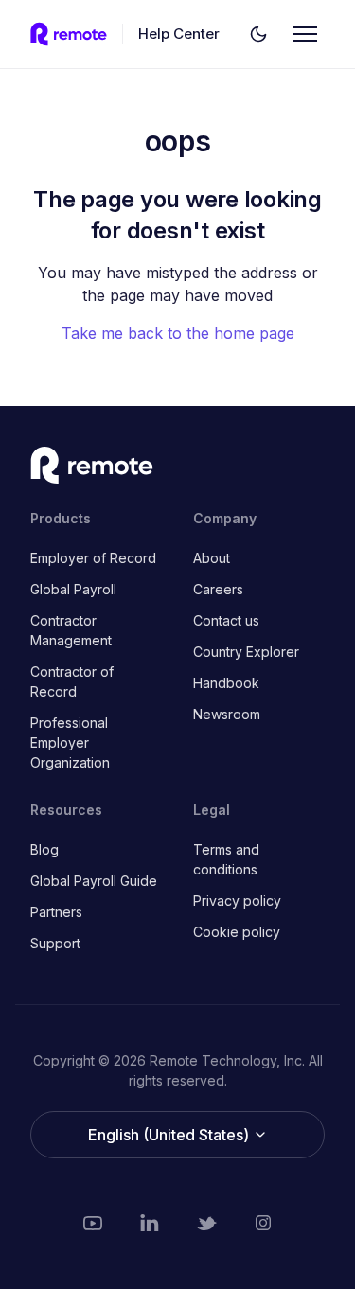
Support (55, 943)
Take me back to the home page (178, 333)
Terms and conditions (226, 859)
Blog (44, 849)
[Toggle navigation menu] (305, 34)
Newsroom (226, 714)
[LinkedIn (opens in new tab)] (149, 1223)
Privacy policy (237, 900)
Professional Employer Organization (70, 742)
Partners (56, 912)
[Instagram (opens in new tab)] (263, 1223)
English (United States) (170, 1134)
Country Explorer (246, 652)
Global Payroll (73, 589)
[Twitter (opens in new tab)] (206, 1223)
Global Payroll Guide (93, 881)
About (211, 558)
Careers (218, 589)
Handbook (226, 683)
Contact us (226, 620)
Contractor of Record (72, 681)
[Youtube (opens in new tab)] (93, 1223)
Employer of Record (93, 558)
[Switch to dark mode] (258, 34)
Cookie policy (236, 932)
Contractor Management (71, 630)
